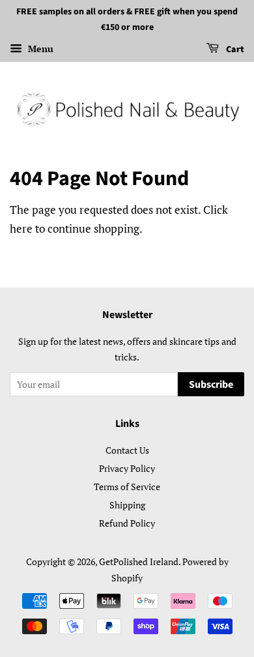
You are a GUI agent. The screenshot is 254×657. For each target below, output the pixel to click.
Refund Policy (127, 523)
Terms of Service (127, 486)
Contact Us (127, 450)
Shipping (127, 505)
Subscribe (211, 384)
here (21, 228)
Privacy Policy (127, 468)
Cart (234, 49)
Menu (39, 48)
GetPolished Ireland (138, 561)
